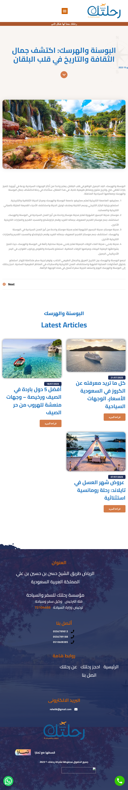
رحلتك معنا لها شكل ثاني (64, 23)
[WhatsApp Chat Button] (8, 781)
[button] (65, 11)
